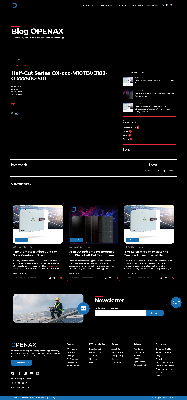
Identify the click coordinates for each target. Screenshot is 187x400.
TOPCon (93, 356)
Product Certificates (165, 366)
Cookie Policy (27, 398)
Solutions (137, 5)
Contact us (20, 363)
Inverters (71, 352)
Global (127, 132)
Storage (70, 356)
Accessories (72, 362)
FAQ (158, 356)
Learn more (18, 273)
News (126, 135)
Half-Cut (93, 362)
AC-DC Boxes (73, 366)
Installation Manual (164, 362)
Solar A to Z (161, 376)
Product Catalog (163, 352)
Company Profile (163, 349)
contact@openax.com (21, 379)
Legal (54, 398)
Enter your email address (107, 308)
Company (122, 5)
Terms (14, 398)
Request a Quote (176, 302)
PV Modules (72, 349)
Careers (114, 359)
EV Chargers (72, 359)
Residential (139, 349)
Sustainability (117, 352)
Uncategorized (131, 128)
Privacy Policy (42, 398)
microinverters (53, 266)
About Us (115, 349)
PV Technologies (104, 5)
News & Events (118, 362)
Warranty (160, 372)
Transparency (117, 356)
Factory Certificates (164, 369)
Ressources (152, 5)
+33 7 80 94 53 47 (19, 383)
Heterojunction (95, 352)
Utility (136, 358)
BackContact (95, 349)
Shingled (93, 359)
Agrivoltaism (139, 362)
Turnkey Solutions (142, 365)
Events (127, 139)
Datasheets (161, 359)
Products (87, 5)
